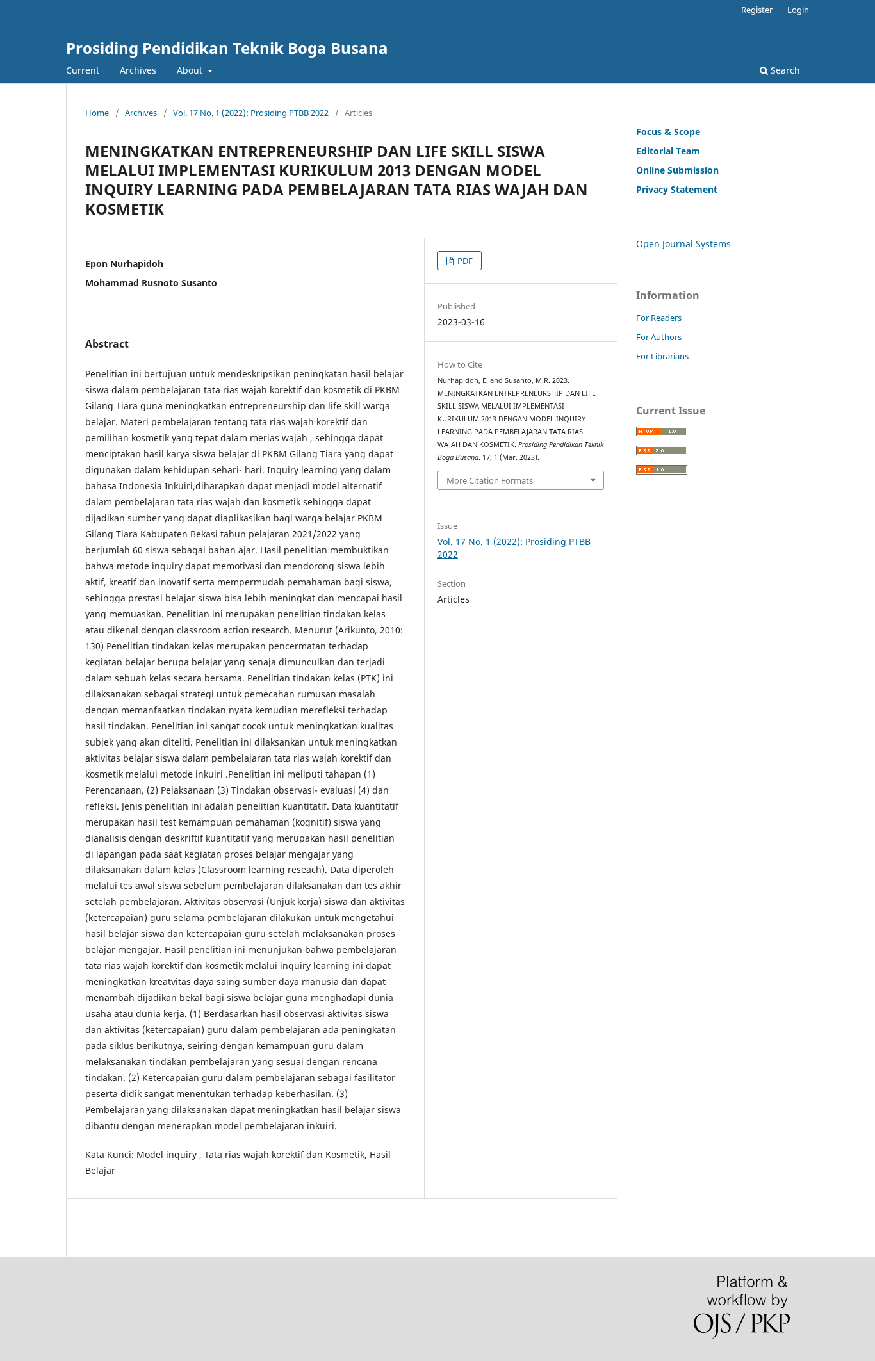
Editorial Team (668, 151)
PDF (464, 260)
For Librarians (662, 356)
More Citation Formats (489, 480)
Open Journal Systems (683, 244)
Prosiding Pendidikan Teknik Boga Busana (227, 47)
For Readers (659, 317)
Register (757, 9)
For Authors (659, 337)
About (191, 70)
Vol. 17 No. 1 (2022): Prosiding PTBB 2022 (251, 112)
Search (784, 70)
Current (82, 70)
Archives (138, 70)
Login (798, 9)
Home (97, 112)
